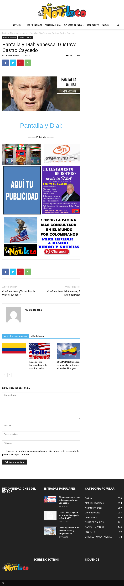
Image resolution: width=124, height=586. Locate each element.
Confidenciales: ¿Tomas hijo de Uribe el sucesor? (18, 293)
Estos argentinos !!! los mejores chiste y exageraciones (69, 531)
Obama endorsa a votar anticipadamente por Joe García (69, 500)
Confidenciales (34, 25)
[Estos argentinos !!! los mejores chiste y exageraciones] (50, 530)
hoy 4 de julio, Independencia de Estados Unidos (38, 365)
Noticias (16, 25)
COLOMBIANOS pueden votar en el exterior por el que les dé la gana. (68, 365)
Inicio (4, 33)
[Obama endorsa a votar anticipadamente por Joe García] (50, 499)
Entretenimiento (73, 25)
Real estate (93, 25)
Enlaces (105, 25)
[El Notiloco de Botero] (62, 11)
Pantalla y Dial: (41, 125)
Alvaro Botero (12, 55)
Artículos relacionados (15, 336)
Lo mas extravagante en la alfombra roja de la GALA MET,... (69, 515)
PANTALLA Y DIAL (53, 25)
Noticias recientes (18, 33)
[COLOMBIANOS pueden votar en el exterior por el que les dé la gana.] (68, 351)
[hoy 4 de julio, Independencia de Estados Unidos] (41, 351)
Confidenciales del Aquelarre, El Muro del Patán (63, 293)
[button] (118, 25)
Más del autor (38, 336)
